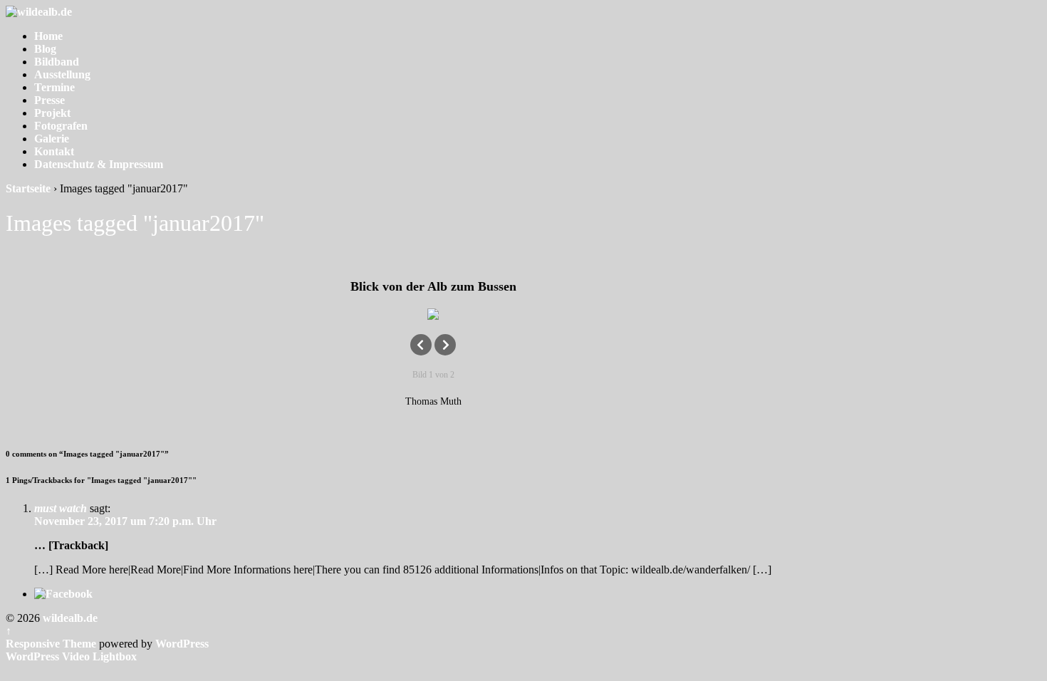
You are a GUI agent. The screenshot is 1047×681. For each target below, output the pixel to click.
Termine (54, 87)
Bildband (56, 62)
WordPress (182, 644)
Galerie (51, 138)
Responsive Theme (51, 644)
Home (48, 36)
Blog (45, 49)
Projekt (52, 113)
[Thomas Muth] (433, 314)
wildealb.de (69, 618)
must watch (60, 508)
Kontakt (54, 151)
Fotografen (61, 126)
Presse (49, 100)
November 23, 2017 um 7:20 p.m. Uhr (125, 521)
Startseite (28, 188)
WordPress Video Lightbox (71, 656)
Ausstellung (62, 74)
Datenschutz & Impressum (98, 164)
